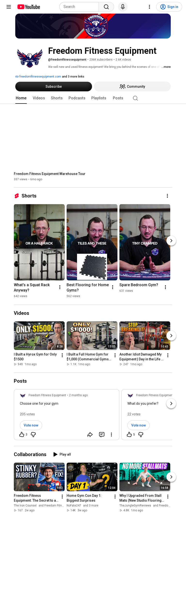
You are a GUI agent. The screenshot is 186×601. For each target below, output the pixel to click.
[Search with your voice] (123, 7)
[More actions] (167, 196)
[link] (66, 416)
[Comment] (102, 434)
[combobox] (80, 7)
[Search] (106, 7)
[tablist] (93, 98)
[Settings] (149, 7)
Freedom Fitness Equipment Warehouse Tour (49, 174)
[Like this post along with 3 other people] (22, 434)
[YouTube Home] (28, 7)
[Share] (90, 434)
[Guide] (9, 7)
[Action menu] (111, 434)
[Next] (171, 240)
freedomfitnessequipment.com (40, 76)
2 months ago (78, 395)
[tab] (21, 98)
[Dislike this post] (33, 434)
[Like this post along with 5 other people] (129, 434)
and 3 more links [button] (73, 76)
